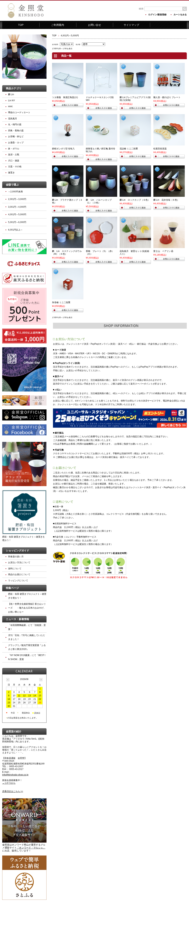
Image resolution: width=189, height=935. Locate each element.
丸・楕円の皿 (14, 124)
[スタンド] (101, 92)
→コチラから (9, 783)
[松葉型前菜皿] (169, 144)
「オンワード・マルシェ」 (31, 847)
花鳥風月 (12, 118)
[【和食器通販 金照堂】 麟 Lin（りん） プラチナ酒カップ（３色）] (67, 195)
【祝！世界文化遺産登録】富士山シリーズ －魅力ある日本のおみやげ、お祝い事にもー (27, 608)
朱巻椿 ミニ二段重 (61, 302)
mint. (10, 106)
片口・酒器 (13, 160)
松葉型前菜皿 (160, 148)
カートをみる (180, 14)
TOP (20, 24)
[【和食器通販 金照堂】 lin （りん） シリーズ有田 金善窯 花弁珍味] (169, 195)
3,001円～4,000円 (17, 207)
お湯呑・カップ (16, 142)
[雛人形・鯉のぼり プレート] (169, 92)
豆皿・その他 (14, 166)
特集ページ (12, 587)
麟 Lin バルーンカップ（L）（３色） (99, 201)
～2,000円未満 (15, 191)
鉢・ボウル (13, 148)
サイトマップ (131, 24)
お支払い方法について (19, 562)
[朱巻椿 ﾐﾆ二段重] (67, 297)
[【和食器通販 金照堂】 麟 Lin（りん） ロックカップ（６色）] (135, 195)
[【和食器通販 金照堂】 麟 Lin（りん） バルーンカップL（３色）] (101, 195)
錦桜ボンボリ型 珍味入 (63, 148)
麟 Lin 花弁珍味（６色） (166, 200)
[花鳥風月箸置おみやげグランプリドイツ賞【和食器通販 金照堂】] (135, 246)
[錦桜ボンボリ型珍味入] (67, 144)
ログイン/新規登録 (157, 14)
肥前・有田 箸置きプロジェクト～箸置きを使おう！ (23, 538)
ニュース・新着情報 (17, 619)
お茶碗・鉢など (16, 136)
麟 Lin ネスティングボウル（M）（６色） (67, 252)
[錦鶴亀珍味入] (101, 144)
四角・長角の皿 (16, 130)
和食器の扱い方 (16, 556)
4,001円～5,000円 (17, 214)
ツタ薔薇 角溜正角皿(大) (65, 97)
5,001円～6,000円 (17, 222)
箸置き (11, 172)
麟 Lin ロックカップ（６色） (135, 200)
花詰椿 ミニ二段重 (129, 148)
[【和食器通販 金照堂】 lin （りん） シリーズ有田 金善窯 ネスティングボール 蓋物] (67, 246)
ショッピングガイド (17, 550)
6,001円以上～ (15, 229)
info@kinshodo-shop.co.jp (15, 774)
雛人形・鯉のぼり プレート (167, 97)
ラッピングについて (18, 580)
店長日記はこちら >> (12, 791)
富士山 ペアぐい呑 (163, 251)
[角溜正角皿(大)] (67, 92)
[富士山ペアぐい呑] (169, 246)
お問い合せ (94, 24)
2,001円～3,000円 (17, 199)
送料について (14, 568)
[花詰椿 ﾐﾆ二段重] (135, 144)
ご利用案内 (57, 24)
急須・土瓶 (13, 154)
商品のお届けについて (19, 574)
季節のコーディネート (19, 112)
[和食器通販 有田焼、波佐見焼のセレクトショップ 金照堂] (33, 18)
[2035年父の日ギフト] (135, 92)
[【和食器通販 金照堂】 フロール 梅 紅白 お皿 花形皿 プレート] (101, 246)
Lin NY (11, 100)
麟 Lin (11, 94)
